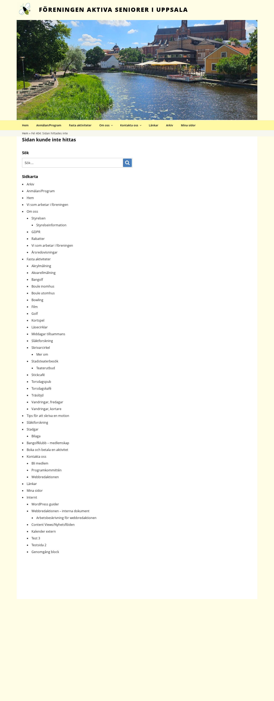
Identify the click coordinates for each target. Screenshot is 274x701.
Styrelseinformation (51, 225)
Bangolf (37, 279)
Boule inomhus (42, 286)
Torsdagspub (41, 381)
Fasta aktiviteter (80, 125)
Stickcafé (38, 375)
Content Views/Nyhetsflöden (53, 524)
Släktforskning (42, 341)
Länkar (153, 125)
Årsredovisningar (44, 252)
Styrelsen (38, 218)
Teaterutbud (45, 368)
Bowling (37, 300)
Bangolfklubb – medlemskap (48, 443)
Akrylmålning (41, 266)
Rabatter (38, 238)
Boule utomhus (43, 293)
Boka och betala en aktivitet (47, 450)
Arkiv (169, 125)
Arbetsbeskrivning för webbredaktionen (66, 518)
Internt (32, 497)
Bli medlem (39, 463)
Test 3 (35, 538)
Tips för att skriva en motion (48, 415)
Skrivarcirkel (40, 347)
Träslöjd (37, 395)
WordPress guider (45, 504)
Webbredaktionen (45, 477)
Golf (34, 313)
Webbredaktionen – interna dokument (60, 511)
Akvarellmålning (43, 273)
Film (34, 307)
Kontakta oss (129, 125)
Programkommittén (46, 470)
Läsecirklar (39, 327)
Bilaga (36, 436)
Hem (25, 125)
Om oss (104, 125)
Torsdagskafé (41, 388)
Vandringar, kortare (46, 409)
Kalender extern (43, 531)
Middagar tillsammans (48, 334)
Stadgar (33, 429)
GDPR (35, 232)
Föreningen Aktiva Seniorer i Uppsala (113, 9)
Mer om (42, 354)
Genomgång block (45, 552)
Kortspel (37, 320)
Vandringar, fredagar (47, 402)
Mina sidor (188, 125)
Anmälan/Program (48, 125)
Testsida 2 (38, 545)
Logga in (267, 3)
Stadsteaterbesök (44, 361)
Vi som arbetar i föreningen (47, 204)
